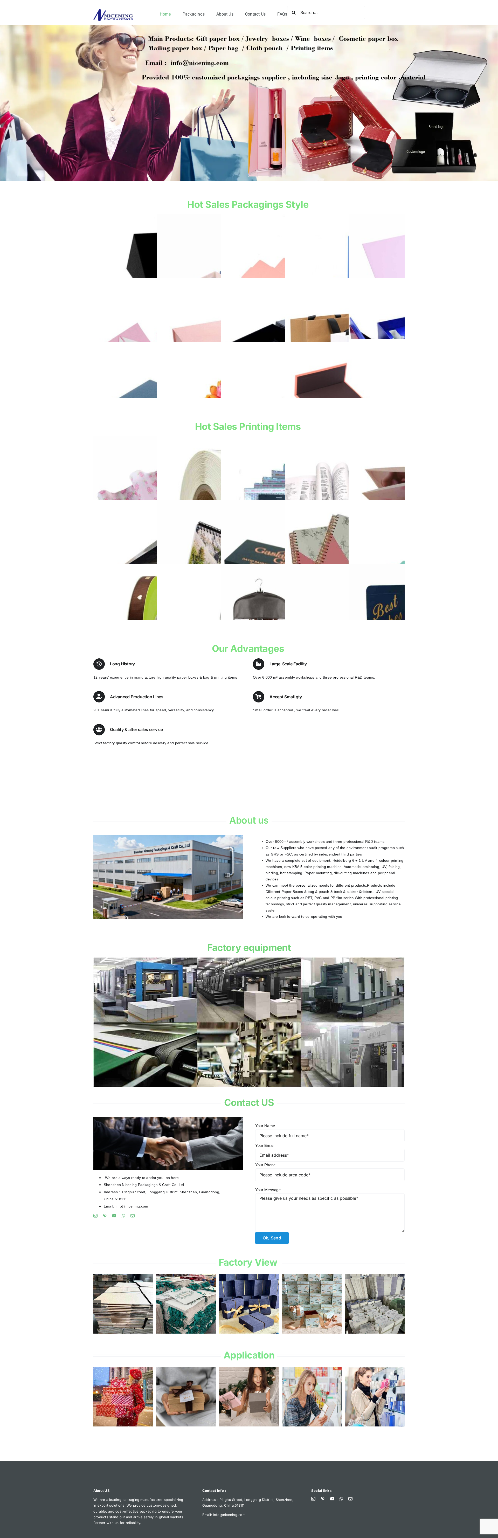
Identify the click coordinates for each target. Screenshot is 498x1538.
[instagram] (95, 1216)
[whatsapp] (123, 1216)
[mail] (132, 1216)
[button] (97, 1304)
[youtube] (114, 1216)
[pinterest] (105, 1216)
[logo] (113, 11)
